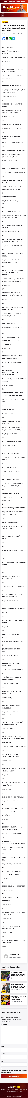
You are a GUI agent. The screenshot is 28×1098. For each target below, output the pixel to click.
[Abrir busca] (25, 15)
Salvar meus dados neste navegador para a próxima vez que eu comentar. (14, 1071)
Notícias (5, 22)
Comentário (4, 1024)
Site (2, 1061)
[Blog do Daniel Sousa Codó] (14, 8)
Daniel (14, 1087)
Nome (3, 1046)
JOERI (20, 1096)
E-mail (3, 1053)
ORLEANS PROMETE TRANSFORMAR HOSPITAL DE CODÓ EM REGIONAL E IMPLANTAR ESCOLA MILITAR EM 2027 (17, 976)
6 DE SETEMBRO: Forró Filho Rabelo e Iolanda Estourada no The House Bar (18, 998)
